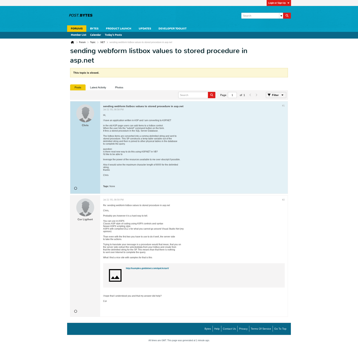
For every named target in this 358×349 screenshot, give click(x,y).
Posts (78, 87)
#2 (283, 199)
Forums (77, 28)
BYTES (94, 28)
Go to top (280, 328)
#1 (283, 105)
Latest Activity (98, 87)
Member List (78, 35)
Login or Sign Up (277, 3)
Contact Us (229, 328)
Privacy (243, 328)
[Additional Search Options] (281, 16)
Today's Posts (113, 35)
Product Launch (118, 28)
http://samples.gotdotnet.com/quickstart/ (147, 268)
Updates (145, 28)
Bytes (208, 328)
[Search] (287, 16)
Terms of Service (261, 328)
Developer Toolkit (172, 28)
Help (217, 328)
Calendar (95, 35)
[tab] (78, 87)
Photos (119, 87)
